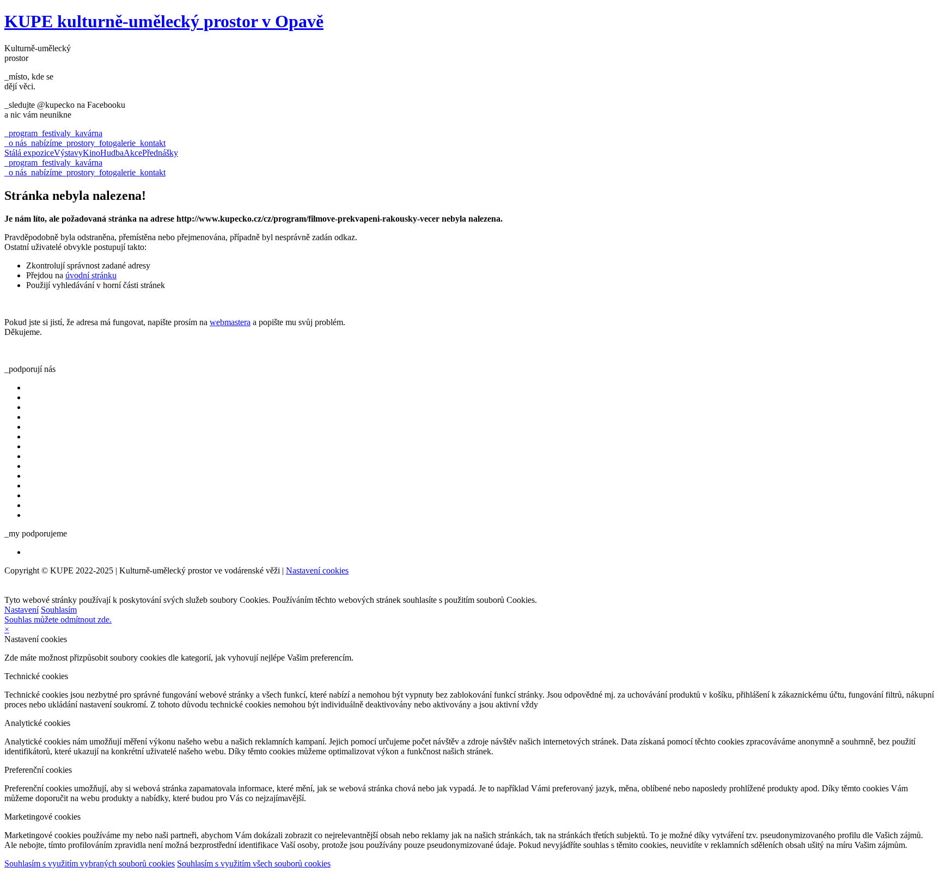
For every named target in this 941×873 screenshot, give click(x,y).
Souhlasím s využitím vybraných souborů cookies (89, 863)
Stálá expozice (29, 152)
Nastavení (21, 609)
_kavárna (86, 133)
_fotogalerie (115, 143)
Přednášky (160, 152)
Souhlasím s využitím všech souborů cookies (254, 863)
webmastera (230, 322)
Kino (91, 152)
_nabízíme (44, 143)
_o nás (15, 143)
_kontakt (151, 143)
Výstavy (68, 152)
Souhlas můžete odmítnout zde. (58, 619)
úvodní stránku (91, 275)
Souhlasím (59, 609)
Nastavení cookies (317, 570)
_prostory (78, 143)
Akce (133, 152)
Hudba (112, 152)
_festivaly (54, 133)
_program (21, 133)
